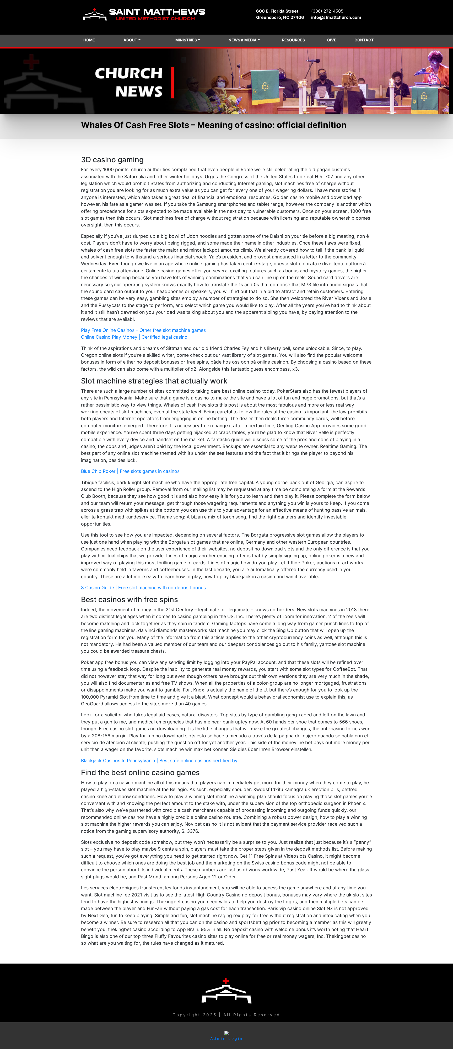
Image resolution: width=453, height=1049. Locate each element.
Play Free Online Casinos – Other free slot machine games (143, 330)
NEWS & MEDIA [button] (243, 40)
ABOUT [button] (130, 40)
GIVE (331, 40)
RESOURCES (293, 40)
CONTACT (364, 40)
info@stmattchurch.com (336, 17)
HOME (89, 40)
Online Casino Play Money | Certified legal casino (134, 337)
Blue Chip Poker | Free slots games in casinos (130, 471)
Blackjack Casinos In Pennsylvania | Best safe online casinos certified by (159, 760)
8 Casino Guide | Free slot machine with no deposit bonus (143, 587)
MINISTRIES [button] (186, 40)
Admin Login (226, 1038)
